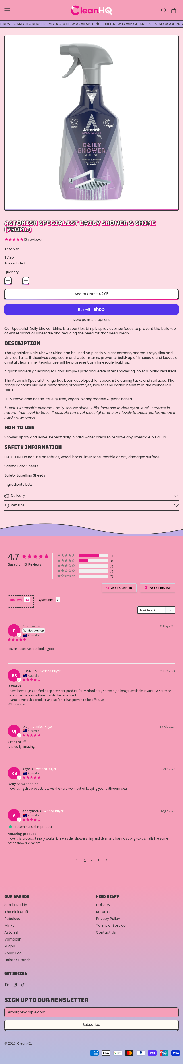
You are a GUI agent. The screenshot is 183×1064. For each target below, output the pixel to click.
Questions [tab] (46, 600)
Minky (9, 925)
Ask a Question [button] (121, 588)
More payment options (91, 320)
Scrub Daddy (15, 904)
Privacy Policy (108, 918)
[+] (25, 280)
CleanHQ (24, 1043)
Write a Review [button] (160, 588)
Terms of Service (111, 925)
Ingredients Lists (18, 484)
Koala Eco (13, 953)
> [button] (107, 860)
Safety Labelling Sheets (25, 475)
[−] (8, 280)
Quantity (11, 272)
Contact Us (106, 932)
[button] (164, 10)
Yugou (9, 946)
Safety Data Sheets (21, 466)
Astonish (11, 249)
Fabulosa (12, 918)
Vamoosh (12, 939)
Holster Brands (17, 959)
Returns (103, 911)
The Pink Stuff (16, 911)
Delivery (103, 904)
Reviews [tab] (16, 600)
